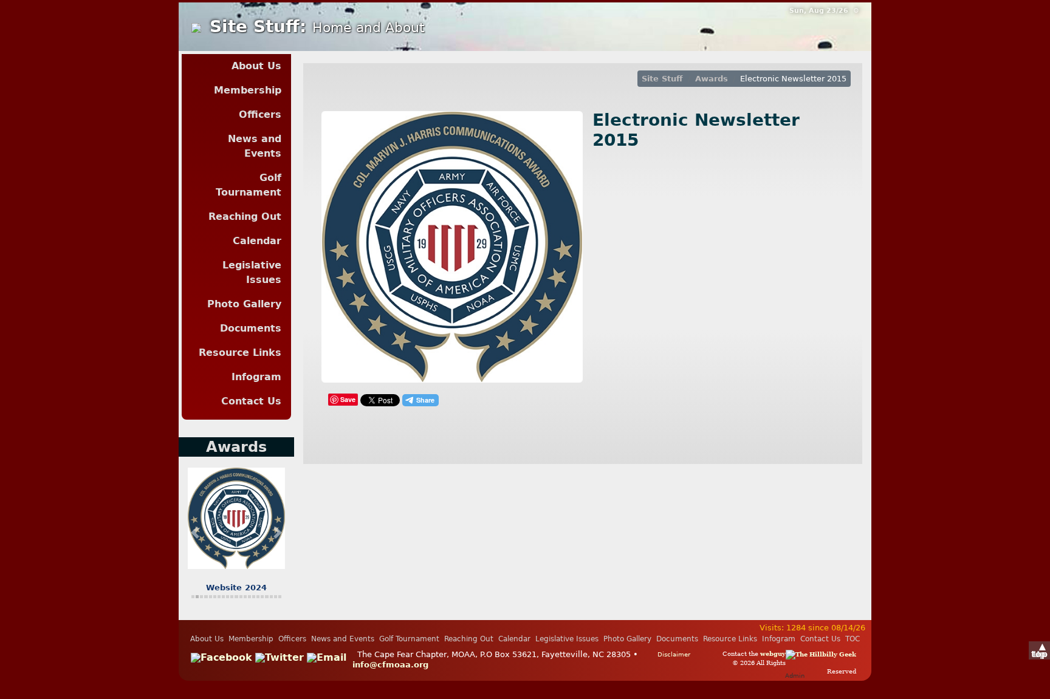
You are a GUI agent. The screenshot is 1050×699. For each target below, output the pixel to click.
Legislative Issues (251, 272)
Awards (711, 78)
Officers (260, 114)
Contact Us (251, 401)
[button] (195, 532)
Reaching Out (244, 216)
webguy (773, 653)
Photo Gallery (244, 304)
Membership (247, 90)
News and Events (254, 146)
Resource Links (240, 352)
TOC (852, 639)
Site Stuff (662, 78)
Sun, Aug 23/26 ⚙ (824, 11)
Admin (795, 675)
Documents (250, 328)
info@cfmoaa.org (390, 664)
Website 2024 (236, 587)
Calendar (257, 241)
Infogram (256, 377)
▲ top (1039, 650)
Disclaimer (673, 654)
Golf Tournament (248, 185)
